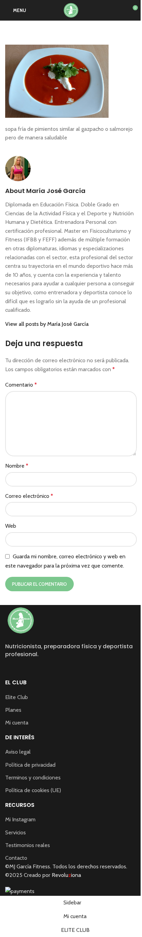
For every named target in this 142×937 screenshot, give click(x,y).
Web (10, 526)
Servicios (15, 832)
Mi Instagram (20, 819)
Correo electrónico (29, 496)
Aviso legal (18, 752)
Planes (13, 710)
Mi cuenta (16, 722)
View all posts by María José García (47, 324)
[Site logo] (71, 10)
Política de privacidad (30, 765)
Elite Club (16, 697)
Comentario (21, 384)
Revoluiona (65, 875)
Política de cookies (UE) (33, 790)
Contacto (16, 858)
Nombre (16, 465)
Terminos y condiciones (33, 777)
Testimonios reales (27, 845)
